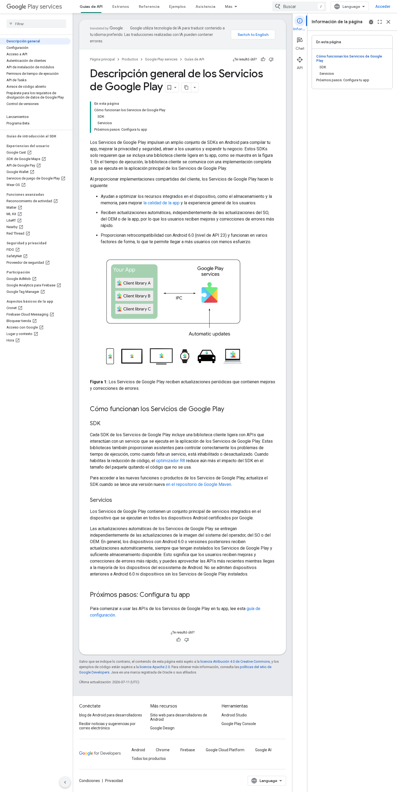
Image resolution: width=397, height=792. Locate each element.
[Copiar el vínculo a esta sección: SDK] (105, 424)
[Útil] (263, 59)
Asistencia (205, 6)
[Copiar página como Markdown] (186, 87)
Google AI (263, 750)
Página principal (102, 59)
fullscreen (379, 22)
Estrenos (120, 6)
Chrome (163, 750)
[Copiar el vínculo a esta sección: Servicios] (117, 500)
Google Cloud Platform (225, 750)
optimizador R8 (170, 460)
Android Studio (234, 715)
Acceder (383, 6)
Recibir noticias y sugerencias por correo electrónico (107, 726)
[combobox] (299, 6)
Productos (130, 59)
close (388, 22)
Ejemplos (177, 6)
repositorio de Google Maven (203, 484)
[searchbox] (36, 23)
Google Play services (161, 59)
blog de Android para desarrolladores (110, 715)
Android (138, 750)
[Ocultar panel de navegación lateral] (65, 782)
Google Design (162, 728)
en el (171, 484)
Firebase (187, 750)
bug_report (371, 22)
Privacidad (114, 781)
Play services (45, 6)
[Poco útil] (271, 59)
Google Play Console (238, 724)
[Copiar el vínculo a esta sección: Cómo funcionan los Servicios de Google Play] (229, 409)
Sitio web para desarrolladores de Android (178, 717)
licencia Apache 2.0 (155, 667)
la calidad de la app (161, 202)
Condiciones (89, 781)
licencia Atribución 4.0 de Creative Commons (235, 661)
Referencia (149, 6)
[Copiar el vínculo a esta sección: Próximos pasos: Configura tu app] (195, 595)
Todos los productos (149, 758)
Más (229, 6)
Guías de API (91, 6)
